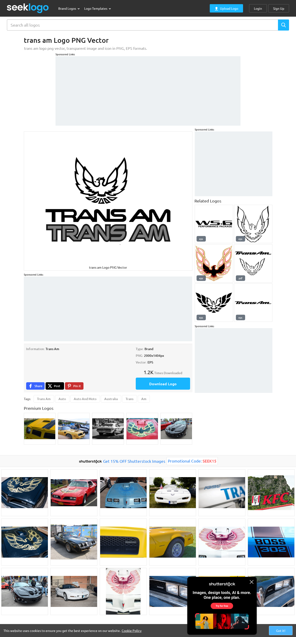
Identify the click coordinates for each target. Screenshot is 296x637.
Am (143, 399)
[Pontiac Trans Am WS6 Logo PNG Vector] (214, 224)
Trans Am (44, 399)
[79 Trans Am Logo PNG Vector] (214, 263)
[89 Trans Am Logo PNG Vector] (253, 224)
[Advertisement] (148, 88)
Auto (62, 399)
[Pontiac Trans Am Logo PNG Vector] (253, 263)
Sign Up (278, 8)
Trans (129, 399)
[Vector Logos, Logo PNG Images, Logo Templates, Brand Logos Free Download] (28, 8)
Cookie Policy (132, 630)
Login (258, 8)
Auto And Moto (85, 399)
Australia (111, 399)
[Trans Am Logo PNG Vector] (253, 302)
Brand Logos (67, 8)
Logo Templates (96, 8)
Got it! (280, 630)
